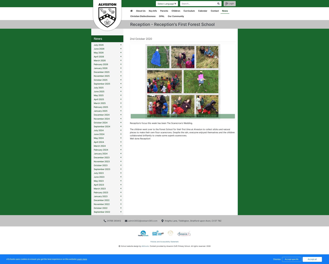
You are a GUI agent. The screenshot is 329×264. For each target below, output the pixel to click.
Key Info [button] (153, 11)
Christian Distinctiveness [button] (143, 16)
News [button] (225, 11)
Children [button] (176, 11)
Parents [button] (164, 11)
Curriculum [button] (189, 11)
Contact (215, 11)
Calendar (202, 11)
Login (231, 3)
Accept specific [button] (292, 259)
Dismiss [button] (277, 259)
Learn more (82, 259)
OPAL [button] (161, 16)
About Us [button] (140, 11)
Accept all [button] (312, 259)
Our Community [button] (176, 16)
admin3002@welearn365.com (142, 220)
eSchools (145, 246)
